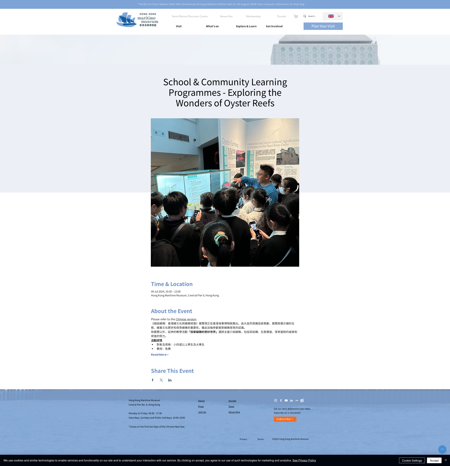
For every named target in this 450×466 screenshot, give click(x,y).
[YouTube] (286, 400)
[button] (188, 25)
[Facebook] (281, 400)
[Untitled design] (296, 400)
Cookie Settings (412, 460)
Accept (434, 460)
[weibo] (302, 400)
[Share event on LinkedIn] (170, 380)
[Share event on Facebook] (152, 380)
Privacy (244, 439)
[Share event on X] (161, 380)
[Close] (446, 460)
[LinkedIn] (291, 400)
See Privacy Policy (304, 460)
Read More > (159, 355)
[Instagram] (275, 400)
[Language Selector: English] (333, 16)
